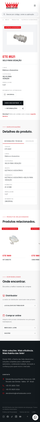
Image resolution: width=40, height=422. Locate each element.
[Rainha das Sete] (11, 5)
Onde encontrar (12, 103)
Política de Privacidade (10, 412)
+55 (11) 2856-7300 (13, 385)
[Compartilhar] (22, 108)
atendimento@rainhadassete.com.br (18, 393)
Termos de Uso (24, 412)
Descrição (30, 141)
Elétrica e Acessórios (29, 19)
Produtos (15, 19)
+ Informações (11, 108)
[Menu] (35, 5)
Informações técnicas (13, 141)
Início (7, 19)
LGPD (33, 412)
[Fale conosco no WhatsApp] (35, 417)
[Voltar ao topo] (27, 417)
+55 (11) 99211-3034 (13, 389)
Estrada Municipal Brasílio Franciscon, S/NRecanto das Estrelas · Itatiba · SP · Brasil (20, 380)
